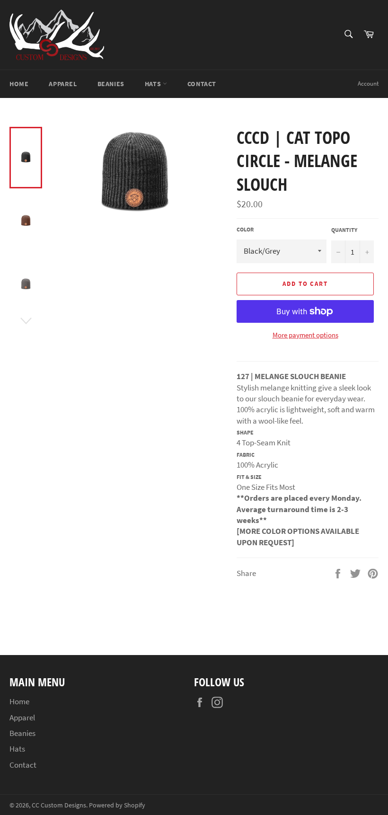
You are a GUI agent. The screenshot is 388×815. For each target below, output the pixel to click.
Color (245, 229)
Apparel (63, 84)
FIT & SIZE (249, 476)
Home (18, 84)
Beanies (110, 84)
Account (368, 84)
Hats (154, 84)
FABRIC (246, 454)
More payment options (305, 334)
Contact (201, 84)
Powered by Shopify (117, 805)
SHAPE (245, 432)
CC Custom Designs (59, 805)
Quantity (344, 229)
